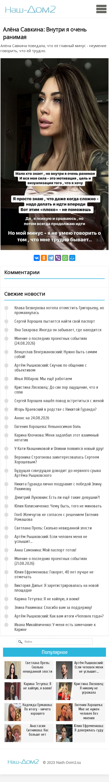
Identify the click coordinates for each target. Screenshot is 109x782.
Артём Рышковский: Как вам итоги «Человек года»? (59, 616)
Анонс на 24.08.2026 (31, 418)
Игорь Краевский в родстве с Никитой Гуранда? (55, 409)
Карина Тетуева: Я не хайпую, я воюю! (46, 598)
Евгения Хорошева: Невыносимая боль (47, 426)
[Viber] (58, 258)
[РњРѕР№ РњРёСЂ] (72, 258)
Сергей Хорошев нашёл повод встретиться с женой (59, 400)
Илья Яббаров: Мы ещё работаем (43, 378)
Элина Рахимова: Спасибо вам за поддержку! (53, 607)
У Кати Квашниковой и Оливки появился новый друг (59, 448)
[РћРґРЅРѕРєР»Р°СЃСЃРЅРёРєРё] (44, 258)
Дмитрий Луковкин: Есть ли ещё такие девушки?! (57, 497)
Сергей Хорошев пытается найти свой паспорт (54, 321)
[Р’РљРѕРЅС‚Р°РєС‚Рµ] (37, 258)
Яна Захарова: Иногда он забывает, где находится (57, 329)
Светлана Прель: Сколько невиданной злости (53, 528)
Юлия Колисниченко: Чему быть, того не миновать (58, 506)
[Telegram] (51, 258)
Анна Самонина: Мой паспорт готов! (45, 550)
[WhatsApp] (65, 258)
